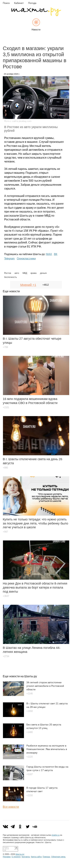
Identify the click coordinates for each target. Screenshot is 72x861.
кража (34, 273)
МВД (25, 273)
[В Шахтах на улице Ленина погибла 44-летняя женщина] (36, 621)
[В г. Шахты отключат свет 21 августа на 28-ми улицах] (13, 716)
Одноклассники (26, 258)
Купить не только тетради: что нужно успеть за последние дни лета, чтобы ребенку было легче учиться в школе (35, 523)
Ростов (7, 273)
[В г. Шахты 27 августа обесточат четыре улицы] (36, 312)
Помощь (46, 857)
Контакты (26, 857)
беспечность (10, 277)
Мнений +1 (28, 285)
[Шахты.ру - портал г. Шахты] (36, 15)
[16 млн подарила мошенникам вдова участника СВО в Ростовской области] (36, 373)
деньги (43, 273)
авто (17, 273)
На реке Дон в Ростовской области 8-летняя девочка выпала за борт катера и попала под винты (35, 587)
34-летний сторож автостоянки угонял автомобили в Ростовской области (45, 686)
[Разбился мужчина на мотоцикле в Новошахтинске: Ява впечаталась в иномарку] (13, 758)
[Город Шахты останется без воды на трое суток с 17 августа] (13, 779)
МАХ (49, 254)
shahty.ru (55, 835)
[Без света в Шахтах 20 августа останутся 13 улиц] (13, 737)
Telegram (9, 258)
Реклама (6, 857)
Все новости (11, 806)
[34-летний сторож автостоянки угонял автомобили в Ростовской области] (13, 695)
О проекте (16, 857)
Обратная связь (58, 857)
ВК (55, 254)
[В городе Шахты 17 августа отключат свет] (13, 800)
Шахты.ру (20, 854)
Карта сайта (36, 857)
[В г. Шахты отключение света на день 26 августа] (36, 433)
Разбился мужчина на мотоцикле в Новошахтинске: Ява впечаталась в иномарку (46, 749)
